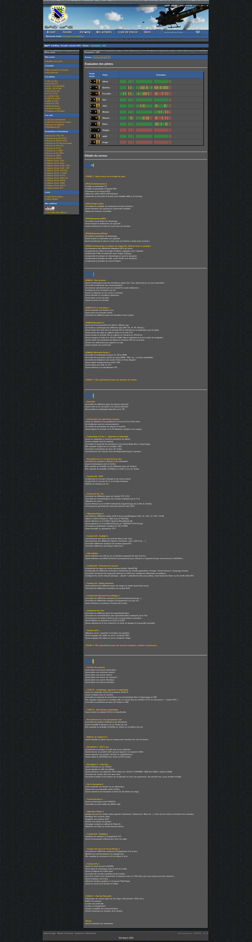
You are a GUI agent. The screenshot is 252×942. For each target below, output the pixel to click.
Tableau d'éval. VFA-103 (56, 170)
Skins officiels (52, 199)
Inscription (78, 36)
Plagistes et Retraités (55, 111)
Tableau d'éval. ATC (54, 188)
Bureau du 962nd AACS (56, 141)
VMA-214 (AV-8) (53, 98)
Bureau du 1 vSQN (54, 151)
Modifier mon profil (54, 61)
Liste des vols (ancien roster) (58, 122)
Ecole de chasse (53, 108)
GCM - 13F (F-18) (53, 88)
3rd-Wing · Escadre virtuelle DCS (66, 46)
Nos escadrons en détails (57, 70)
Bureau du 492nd (54, 158)
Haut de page (50, 933)
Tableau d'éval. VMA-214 (57, 178)
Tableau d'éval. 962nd (55, 180)
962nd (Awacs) (52, 106)
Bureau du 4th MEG (55, 153)
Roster (86, 46)
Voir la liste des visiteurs (56, 212)
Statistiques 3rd (53, 127)
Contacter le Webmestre (85, 933)
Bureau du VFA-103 (54, 146)
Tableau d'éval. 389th (55, 183)
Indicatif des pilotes (54, 197)
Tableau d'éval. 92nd (55, 163)
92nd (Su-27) (52, 84)
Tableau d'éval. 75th (55, 161)
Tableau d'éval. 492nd (55, 185)
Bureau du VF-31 (53, 148)
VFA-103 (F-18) (52, 91)
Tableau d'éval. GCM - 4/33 (58, 165)
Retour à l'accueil (65, 933)
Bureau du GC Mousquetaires (59, 143)
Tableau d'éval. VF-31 (55, 175)
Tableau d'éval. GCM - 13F (57, 168)
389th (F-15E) (52, 101)
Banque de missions (55, 125)
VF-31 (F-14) (51, 93)
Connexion (67, 36)
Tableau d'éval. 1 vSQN (56, 173)
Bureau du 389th (53, 156)
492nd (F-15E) (52, 103)
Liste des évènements (55, 120)
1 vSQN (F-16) (52, 96)
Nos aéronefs (52, 72)
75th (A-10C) (51, 81)
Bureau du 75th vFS (55, 136)
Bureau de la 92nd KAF (56, 138)
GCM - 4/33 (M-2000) (55, 86)
